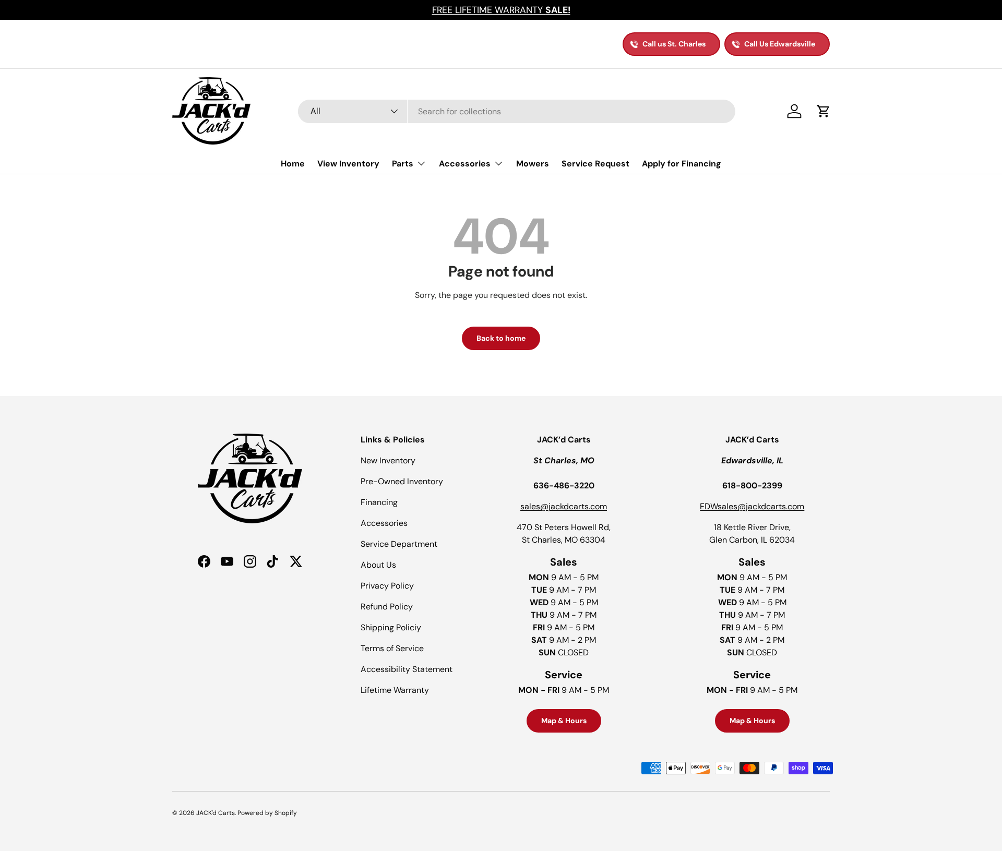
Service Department (399, 543)
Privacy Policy (387, 585)
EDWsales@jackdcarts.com (752, 506)
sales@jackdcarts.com (563, 506)
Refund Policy (387, 606)
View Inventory (348, 163)
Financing (379, 502)
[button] (823, 111)
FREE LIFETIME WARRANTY (501, 10)
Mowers (532, 163)
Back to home (501, 338)
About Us (378, 564)
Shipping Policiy (391, 627)
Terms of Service (392, 648)
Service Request (595, 163)
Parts (402, 163)
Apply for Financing (681, 163)
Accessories (465, 163)
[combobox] (516, 111)
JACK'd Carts (215, 813)
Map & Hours (564, 720)
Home (293, 163)
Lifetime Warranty (395, 690)
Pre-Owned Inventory (402, 481)
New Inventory (388, 460)
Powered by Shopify (267, 813)
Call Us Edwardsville (779, 44)
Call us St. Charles (674, 44)
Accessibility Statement (406, 669)
